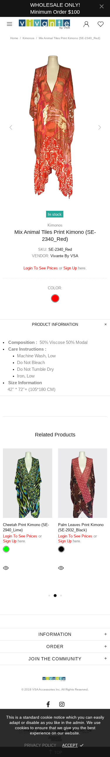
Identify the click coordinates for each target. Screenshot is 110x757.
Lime (6, 549)
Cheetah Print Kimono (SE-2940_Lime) (26, 527)
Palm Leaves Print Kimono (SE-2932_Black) (81, 527)
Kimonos (28, 38)
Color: (55, 288)
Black (61, 549)
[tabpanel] (27, 517)
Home (14, 38)
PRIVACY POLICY (40, 745)
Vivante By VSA (47, 24)
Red (55, 298)
